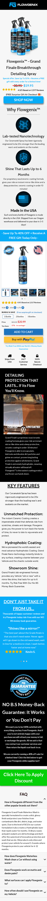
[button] (22, 299)
